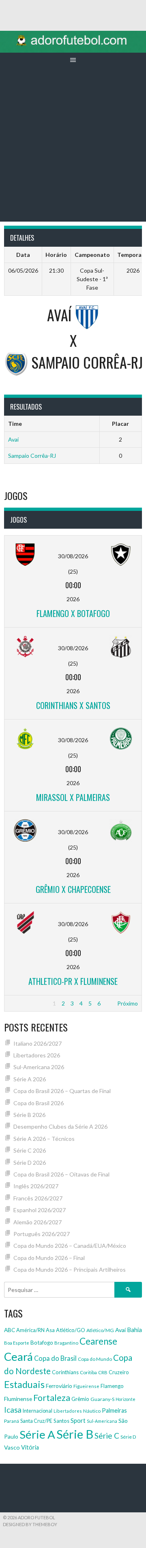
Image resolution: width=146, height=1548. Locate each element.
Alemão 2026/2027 (37, 1222)
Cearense (98, 1341)
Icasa (12, 1409)
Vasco (12, 1447)
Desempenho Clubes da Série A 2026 (60, 1126)
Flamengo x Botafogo (73, 613)
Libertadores (68, 1410)
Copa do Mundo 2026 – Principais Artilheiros (69, 1269)
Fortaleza (51, 1397)
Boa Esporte (16, 1342)
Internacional (37, 1411)
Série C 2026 (29, 1150)
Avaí (13, 439)
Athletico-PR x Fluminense (73, 981)
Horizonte (125, 1399)
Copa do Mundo (95, 1359)
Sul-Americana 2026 (38, 1066)
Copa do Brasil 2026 (38, 1103)
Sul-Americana (102, 1421)
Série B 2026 (29, 1114)
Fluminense (18, 1398)
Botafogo (41, 1342)
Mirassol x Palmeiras (73, 797)
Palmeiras (114, 1410)
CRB (102, 1372)
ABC (9, 1330)
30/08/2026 (73, 556)
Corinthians (65, 1372)
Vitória (30, 1447)
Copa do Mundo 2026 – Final (49, 1257)
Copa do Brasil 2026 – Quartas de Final (62, 1090)
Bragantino (66, 1342)
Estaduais (24, 1384)
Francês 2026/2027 (37, 1198)
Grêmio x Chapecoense (73, 889)
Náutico (92, 1411)
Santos (61, 1421)
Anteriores (22, 1003)
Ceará (18, 1356)
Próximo (127, 1003)
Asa (50, 1330)
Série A (37, 1434)
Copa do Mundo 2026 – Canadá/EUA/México (69, 1245)
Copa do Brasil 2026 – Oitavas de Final (61, 1174)
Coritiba (88, 1372)
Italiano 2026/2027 (37, 1043)
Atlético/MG (100, 1330)
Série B (74, 1434)
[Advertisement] (73, 145)
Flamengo (112, 1386)
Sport (78, 1420)
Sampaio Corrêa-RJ (32, 455)
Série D (128, 1437)
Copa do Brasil (55, 1358)
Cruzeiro (119, 1372)
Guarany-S (102, 1399)
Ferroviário (59, 1385)
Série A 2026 (29, 1079)
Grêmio (80, 1399)
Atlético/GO (70, 1330)
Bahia (134, 1329)
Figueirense (86, 1386)
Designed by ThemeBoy (30, 1524)
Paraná (11, 1421)
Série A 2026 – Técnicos (44, 1138)
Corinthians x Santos (73, 705)
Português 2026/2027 (41, 1233)
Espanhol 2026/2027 (39, 1209)
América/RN (30, 1330)
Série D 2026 (29, 1162)
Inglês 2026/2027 (35, 1186)
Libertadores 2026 (36, 1055)
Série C (106, 1435)
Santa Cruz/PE (36, 1421)
